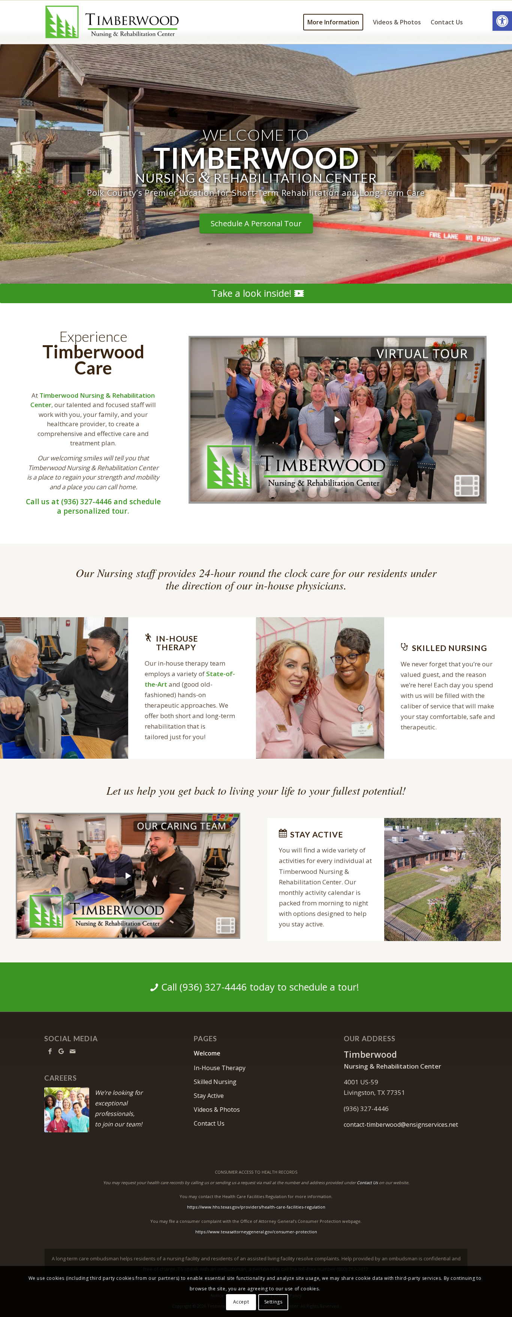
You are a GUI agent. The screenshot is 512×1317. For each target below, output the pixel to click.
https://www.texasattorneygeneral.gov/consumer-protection (256, 1231)
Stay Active (209, 1095)
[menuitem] (333, 22)
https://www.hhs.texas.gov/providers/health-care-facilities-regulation (256, 1207)
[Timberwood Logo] (112, 22)
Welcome (207, 1053)
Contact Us (209, 1123)
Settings (273, 1302)
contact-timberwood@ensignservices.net (401, 1124)
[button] (502, 21)
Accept (241, 1302)
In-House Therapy (220, 1068)
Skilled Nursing (215, 1082)
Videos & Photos (217, 1109)
